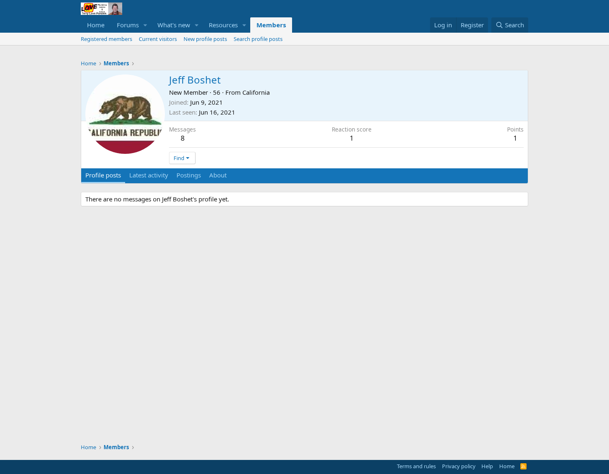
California (256, 92)
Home (95, 25)
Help (487, 466)
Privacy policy (459, 466)
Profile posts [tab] (103, 175)
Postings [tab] (188, 175)
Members (271, 25)
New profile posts (205, 39)
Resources (223, 25)
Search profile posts (258, 39)
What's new (173, 25)
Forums (128, 25)
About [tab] (218, 175)
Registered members (106, 39)
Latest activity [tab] (148, 175)
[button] (145, 25)
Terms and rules (416, 466)
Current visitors (158, 39)
